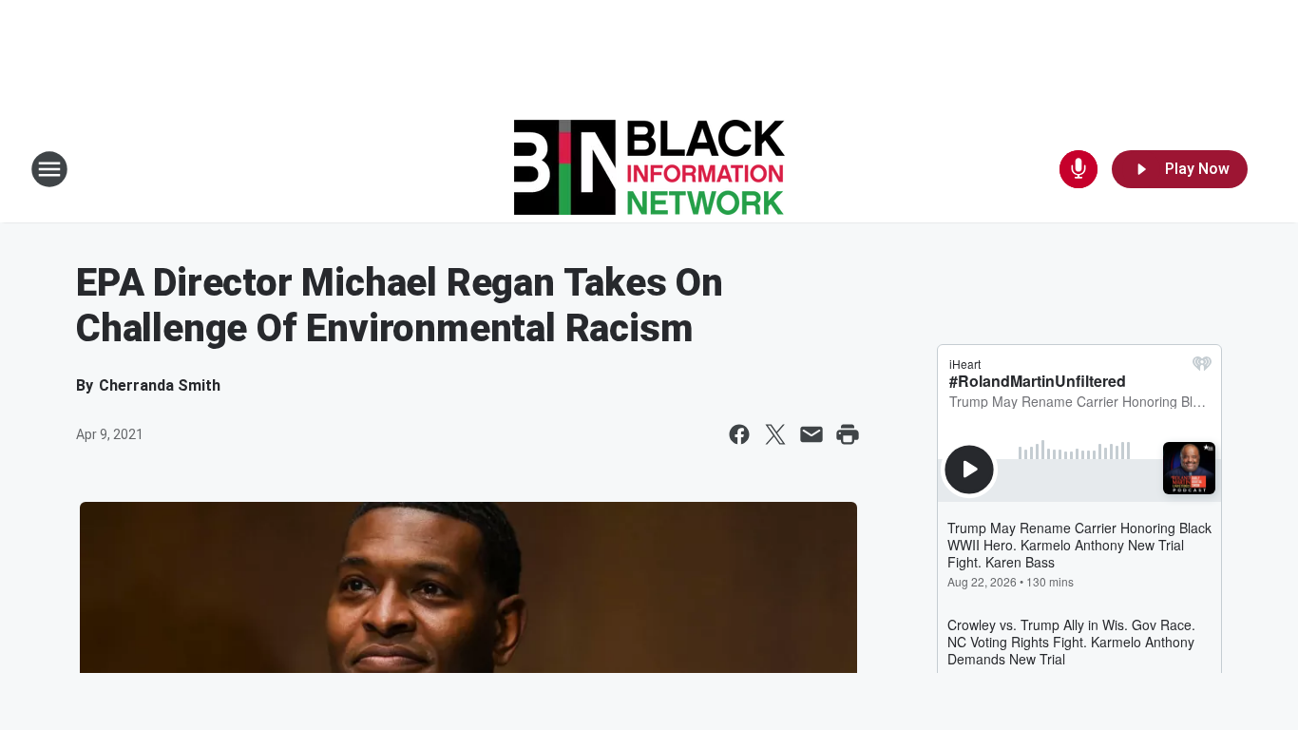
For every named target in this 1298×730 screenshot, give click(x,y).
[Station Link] (649, 169)
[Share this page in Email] (811, 434)
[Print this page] (847, 434)
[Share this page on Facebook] (739, 434)
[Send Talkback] (1078, 169)
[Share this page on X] (775, 434)
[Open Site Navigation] (49, 169)
